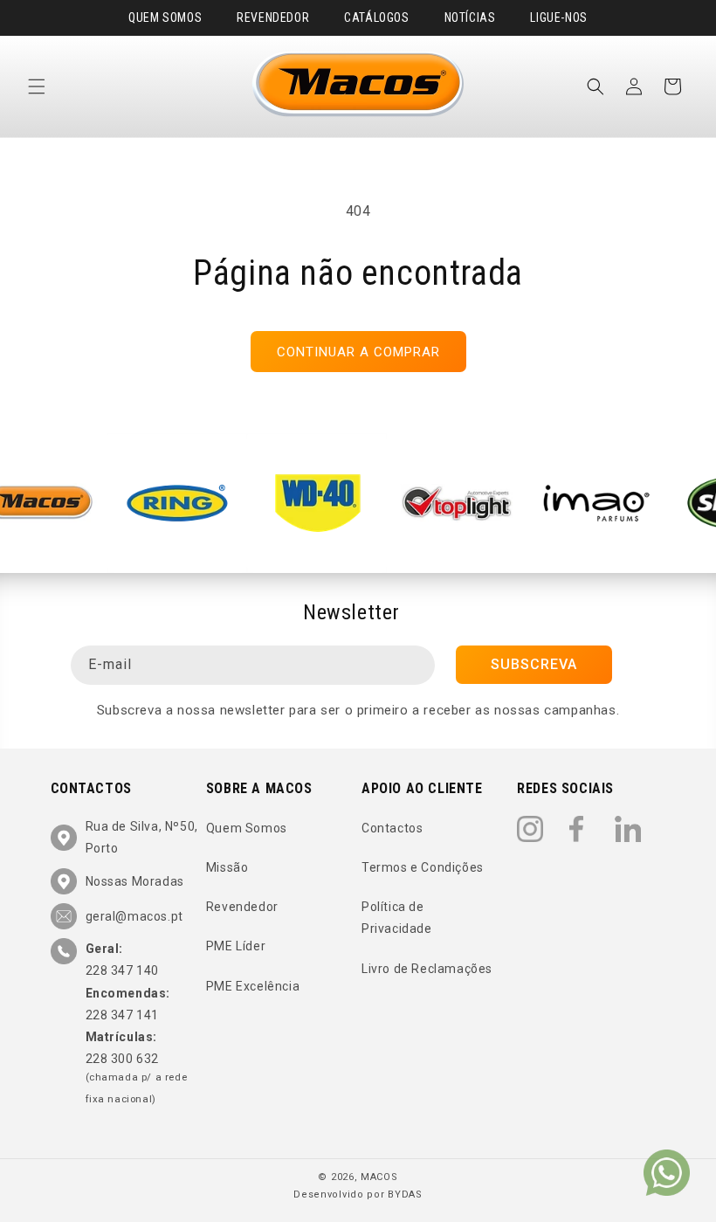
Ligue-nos (558, 17)
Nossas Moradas (135, 881)
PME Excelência (252, 986)
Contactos (392, 828)
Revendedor (273, 17)
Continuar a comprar (358, 352)
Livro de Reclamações (426, 969)
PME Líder (235, 946)
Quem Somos (165, 17)
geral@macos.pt (134, 916)
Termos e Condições (422, 867)
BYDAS (405, 1194)
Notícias (470, 17)
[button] (36, 86)
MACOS (379, 1177)
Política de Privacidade (396, 917)
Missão (227, 867)
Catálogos (376, 17)
